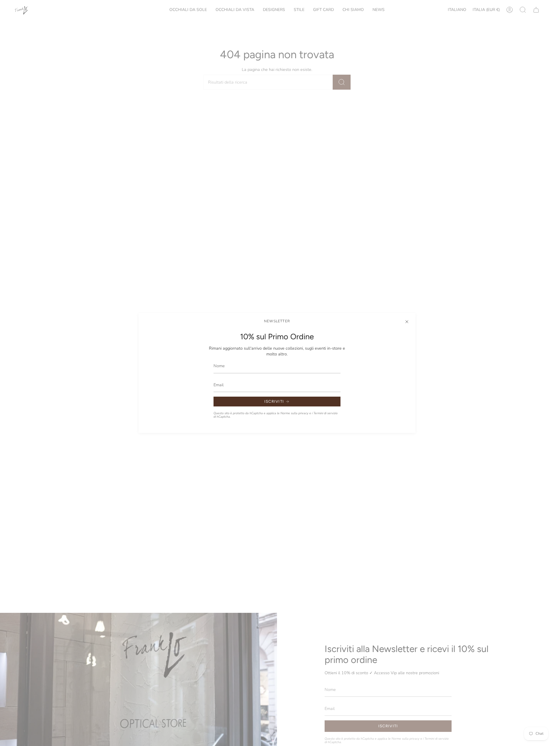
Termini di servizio (325, 413)
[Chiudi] (407, 322)
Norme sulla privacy (294, 413)
